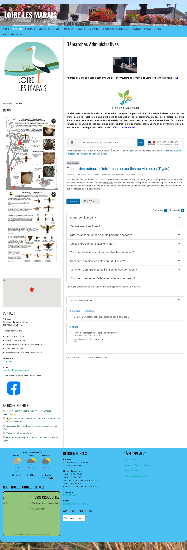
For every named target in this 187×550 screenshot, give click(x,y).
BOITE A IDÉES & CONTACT (13, 34)
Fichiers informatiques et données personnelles (96, 332)
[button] (125, 217)
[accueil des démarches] (72, 142)
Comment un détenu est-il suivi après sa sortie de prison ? (101, 317)
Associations (44, 28)
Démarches (17, 28)
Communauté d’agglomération (116, 28)
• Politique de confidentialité (136, 476)
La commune (94, 28)
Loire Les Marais (30, 14)
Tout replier (158, 210)
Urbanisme (136, 28)
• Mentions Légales (132, 470)
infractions (108, 182)
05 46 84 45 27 (9, 361)
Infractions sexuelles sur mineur (89, 339)
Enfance (56, 28)
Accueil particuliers (76, 150)
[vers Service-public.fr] (163, 143)
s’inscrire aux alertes (124, 127)
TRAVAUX (147, 28)
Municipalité (30, 28)
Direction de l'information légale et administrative (87, 358)
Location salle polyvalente (74, 28)
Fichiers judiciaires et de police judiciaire (141, 150)
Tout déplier (175, 210)
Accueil (6, 28)
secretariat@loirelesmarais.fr (16, 370)
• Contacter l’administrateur (136, 465)
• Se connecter (130, 459)
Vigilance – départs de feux (18, 433)
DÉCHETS (157, 28)
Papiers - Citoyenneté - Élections (104, 150)
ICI (176, 77)
